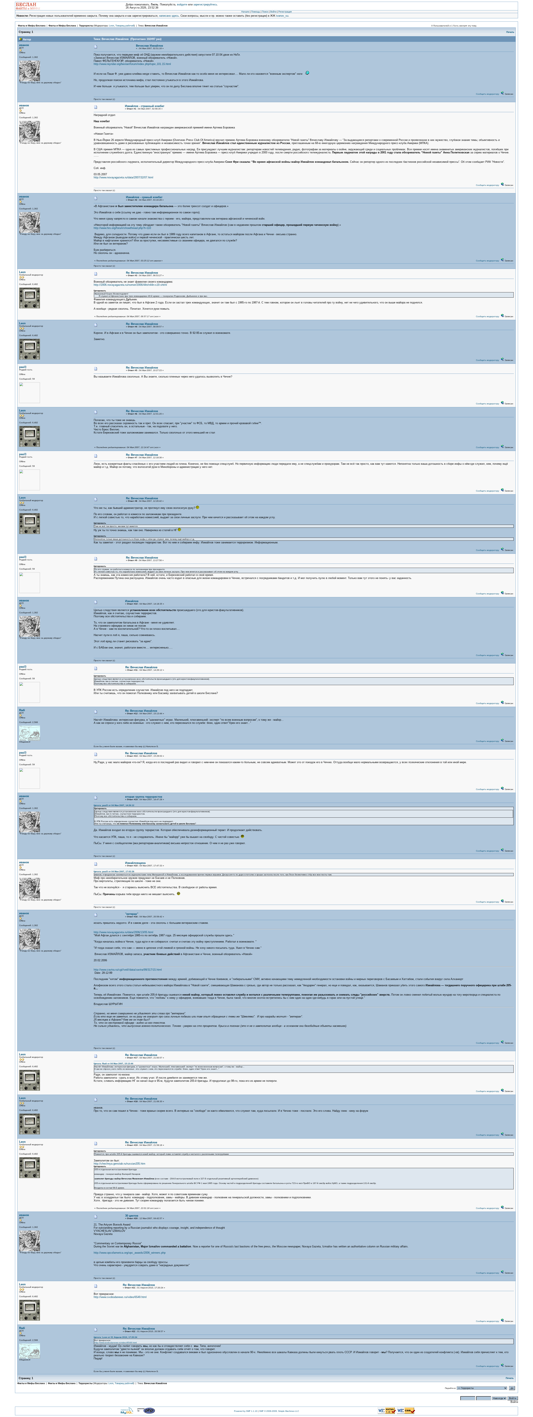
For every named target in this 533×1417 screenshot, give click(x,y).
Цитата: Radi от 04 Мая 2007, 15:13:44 (113, 1063)
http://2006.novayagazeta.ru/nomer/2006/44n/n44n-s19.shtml (130, 284)
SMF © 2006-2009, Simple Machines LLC (279, 1411)
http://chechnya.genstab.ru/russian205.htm (119, 1163)
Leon (111, 25)
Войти (273, 11)
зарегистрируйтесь (205, 4)
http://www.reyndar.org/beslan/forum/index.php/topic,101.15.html (132, 64)
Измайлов (131, 601)
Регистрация (285, 11)
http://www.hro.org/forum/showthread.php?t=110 (122, 228)
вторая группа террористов (143, 796)
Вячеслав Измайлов (156, 25)
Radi (22, 710)
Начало (245, 11)
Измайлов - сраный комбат (144, 197)
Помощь (255, 11)
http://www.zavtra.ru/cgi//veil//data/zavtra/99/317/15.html (128, 969)
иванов (24, 45)
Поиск (265, 11)
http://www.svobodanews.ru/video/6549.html (120, 1297)
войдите (182, 4)
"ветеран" (131, 913)
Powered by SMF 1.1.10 (245, 1411)
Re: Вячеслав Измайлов (142, 272)
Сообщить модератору (487, 94)
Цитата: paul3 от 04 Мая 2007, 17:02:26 (114, 871)
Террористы (86, 25)
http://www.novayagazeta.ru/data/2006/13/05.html (123, 932)
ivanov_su (282, 15)
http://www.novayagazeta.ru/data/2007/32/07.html (123, 177)
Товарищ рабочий (124, 25)
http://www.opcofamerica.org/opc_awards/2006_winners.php (130, 1252)
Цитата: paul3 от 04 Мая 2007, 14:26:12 (114, 805)
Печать (510, 32)
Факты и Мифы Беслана (31, 25)
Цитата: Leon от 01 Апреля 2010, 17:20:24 (115, 1337)
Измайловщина (135, 862)
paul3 (22, 367)
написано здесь (169, 15)
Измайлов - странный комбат (144, 106)
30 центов (131, 1215)
